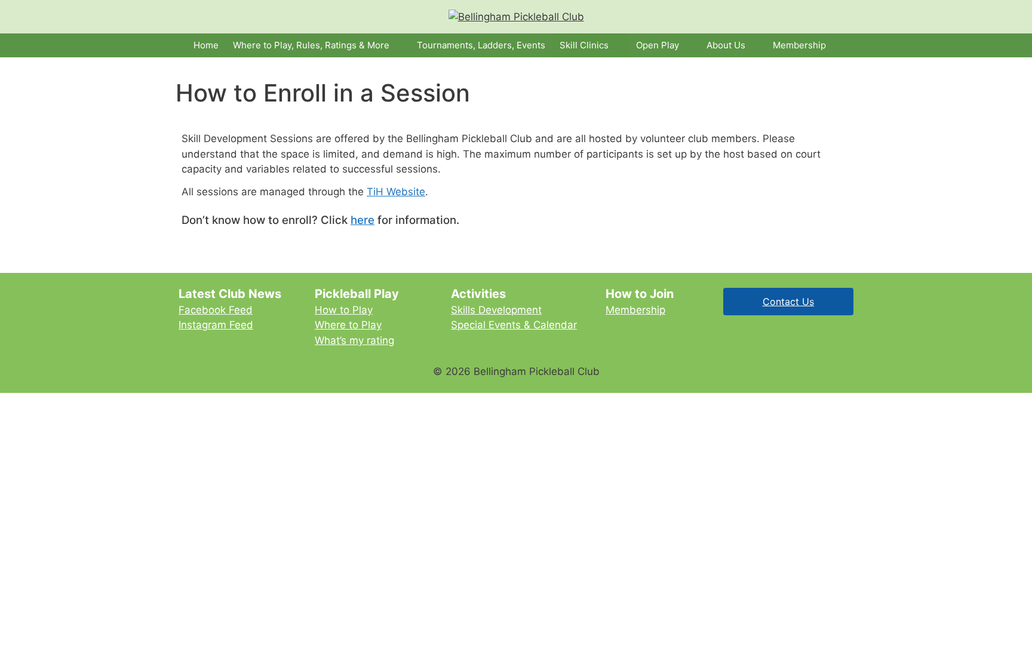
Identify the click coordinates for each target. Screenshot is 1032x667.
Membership (799, 45)
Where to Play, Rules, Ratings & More (311, 45)
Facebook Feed (216, 310)
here (362, 220)
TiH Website (396, 192)
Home (206, 45)
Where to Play (348, 325)
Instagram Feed (216, 325)
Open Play (657, 45)
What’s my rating (354, 340)
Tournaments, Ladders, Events (481, 45)
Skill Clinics (584, 45)
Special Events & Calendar (514, 325)
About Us (726, 45)
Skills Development (496, 310)
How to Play (344, 310)
